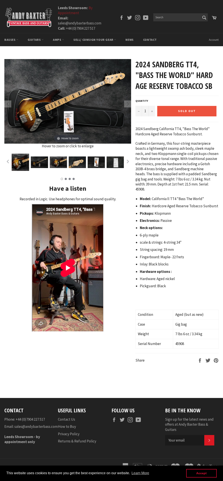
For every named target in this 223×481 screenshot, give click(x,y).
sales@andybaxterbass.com (36, 426)
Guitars (35, 40)
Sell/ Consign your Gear (93, 40)
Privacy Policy (68, 434)
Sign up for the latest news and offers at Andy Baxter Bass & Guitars (189, 424)
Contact (150, 40)
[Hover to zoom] (67, 101)
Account (214, 40)
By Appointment (75, 10)
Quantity (141, 100)
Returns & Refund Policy (77, 441)
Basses (10, 40)
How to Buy (67, 426)
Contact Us (66, 419)
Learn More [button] (140, 473)
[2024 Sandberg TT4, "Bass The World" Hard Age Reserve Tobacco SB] (20, 162)
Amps (57, 40)
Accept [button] (201, 473)
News (129, 40)
